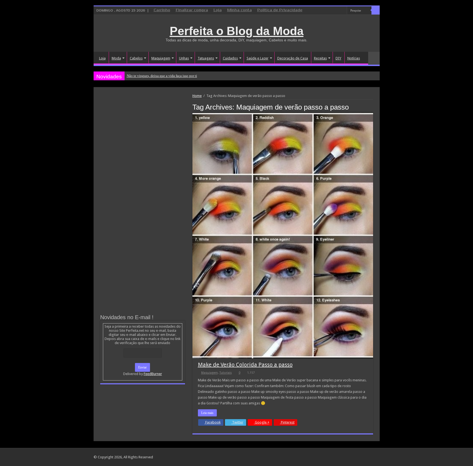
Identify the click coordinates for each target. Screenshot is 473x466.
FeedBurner (153, 374)
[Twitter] (338, 10)
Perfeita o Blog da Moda (237, 31)
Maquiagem (160, 58)
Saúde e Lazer (258, 58)
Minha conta (239, 10)
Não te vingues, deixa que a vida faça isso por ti (162, 76)
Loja (218, 10)
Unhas (184, 58)
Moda (116, 58)
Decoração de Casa (292, 58)
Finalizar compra (192, 10)
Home (197, 96)
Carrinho (162, 10)
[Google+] (327, 10)
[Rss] (322, 10)
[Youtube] (343, 10)
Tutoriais (226, 372)
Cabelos (136, 58)
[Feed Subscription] (371, 107)
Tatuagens (206, 58)
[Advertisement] (142, 135)
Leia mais (207, 413)
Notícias (353, 58)
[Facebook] (332, 10)
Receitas (320, 58)
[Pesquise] (375, 10)
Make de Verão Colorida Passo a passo (245, 364)
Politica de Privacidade (279, 10)
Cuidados (230, 58)
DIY (338, 58)
